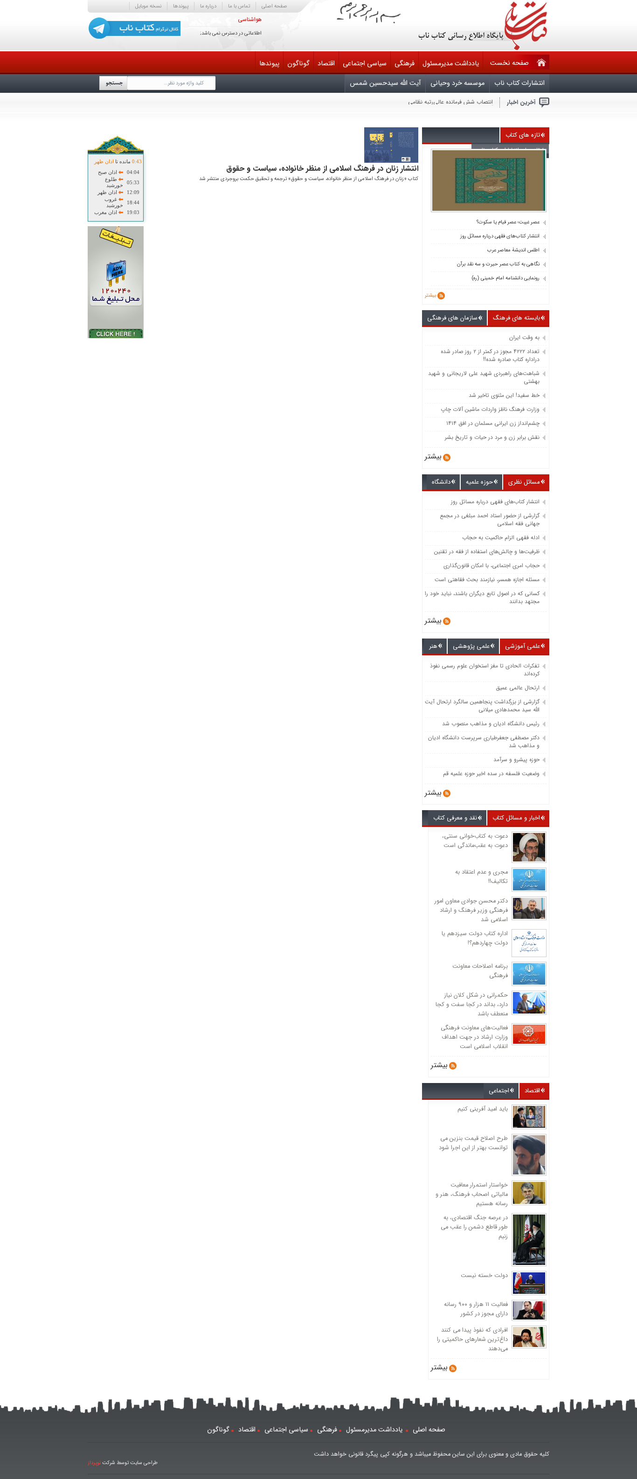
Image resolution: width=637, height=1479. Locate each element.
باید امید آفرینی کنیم (482, 1109)
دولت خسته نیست (484, 1275)
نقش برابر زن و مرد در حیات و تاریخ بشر (492, 437)
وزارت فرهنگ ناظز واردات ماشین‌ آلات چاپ (490, 409)
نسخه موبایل (148, 6)
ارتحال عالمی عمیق (518, 688)
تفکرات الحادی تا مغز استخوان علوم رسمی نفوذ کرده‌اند (485, 670)
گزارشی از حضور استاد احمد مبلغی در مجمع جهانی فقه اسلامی (490, 520)
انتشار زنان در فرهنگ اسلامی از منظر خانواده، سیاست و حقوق (322, 169)
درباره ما (208, 6)
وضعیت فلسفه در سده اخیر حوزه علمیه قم (491, 774)
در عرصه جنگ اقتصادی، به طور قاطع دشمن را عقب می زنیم (474, 1227)
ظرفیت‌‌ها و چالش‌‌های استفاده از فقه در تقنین (487, 551)
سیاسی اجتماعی (365, 63)
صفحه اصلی (274, 6)
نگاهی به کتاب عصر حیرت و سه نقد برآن (498, 264)
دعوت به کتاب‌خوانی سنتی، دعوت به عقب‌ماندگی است (475, 841)
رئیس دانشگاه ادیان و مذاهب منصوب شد (491, 724)
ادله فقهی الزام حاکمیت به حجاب (501, 538)
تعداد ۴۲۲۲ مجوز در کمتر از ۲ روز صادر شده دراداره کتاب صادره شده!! (490, 355)
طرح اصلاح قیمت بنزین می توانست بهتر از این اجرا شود (473, 1143)
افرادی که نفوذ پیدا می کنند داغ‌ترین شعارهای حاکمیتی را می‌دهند (472, 1340)
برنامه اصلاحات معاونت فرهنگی (480, 971)
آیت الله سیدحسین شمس (385, 83)
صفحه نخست (509, 63)
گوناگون (298, 63)
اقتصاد (326, 63)
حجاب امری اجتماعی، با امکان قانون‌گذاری (491, 565)
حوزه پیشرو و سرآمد (516, 760)
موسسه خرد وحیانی (457, 83)
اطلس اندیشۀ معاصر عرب (513, 250)
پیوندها (180, 6)
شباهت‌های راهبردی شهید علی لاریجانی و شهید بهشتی (484, 377)
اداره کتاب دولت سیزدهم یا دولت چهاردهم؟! (475, 938)
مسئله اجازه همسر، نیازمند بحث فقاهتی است (487, 579)
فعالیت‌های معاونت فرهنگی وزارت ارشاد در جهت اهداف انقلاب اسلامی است (474, 1037)
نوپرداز (94, 1463)
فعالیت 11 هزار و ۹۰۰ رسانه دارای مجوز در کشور (476, 1309)
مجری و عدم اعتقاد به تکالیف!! (481, 877)
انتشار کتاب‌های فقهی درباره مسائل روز (500, 236)
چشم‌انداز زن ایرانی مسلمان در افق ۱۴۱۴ (493, 423)
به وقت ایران (524, 337)
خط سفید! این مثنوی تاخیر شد (504, 395)
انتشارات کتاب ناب (519, 83)
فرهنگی (405, 63)
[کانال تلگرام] (134, 28)
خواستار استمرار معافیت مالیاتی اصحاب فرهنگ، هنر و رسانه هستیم (472, 1194)
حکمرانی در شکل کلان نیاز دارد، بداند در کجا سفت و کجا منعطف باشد (472, 1005)
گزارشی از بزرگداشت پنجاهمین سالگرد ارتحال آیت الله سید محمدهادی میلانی (482, 706)
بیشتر (430, 295)
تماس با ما (239, 6)
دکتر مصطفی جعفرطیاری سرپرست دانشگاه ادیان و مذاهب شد (484, 742)
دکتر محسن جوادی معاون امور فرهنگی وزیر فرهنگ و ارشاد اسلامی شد (471, 910)
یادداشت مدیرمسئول (450, 63)
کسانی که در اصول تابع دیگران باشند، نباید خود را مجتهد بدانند (482, 597)
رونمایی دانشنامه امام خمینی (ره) (505, 278)
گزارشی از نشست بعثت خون (460, 101)
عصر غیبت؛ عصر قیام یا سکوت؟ (508, 222)
